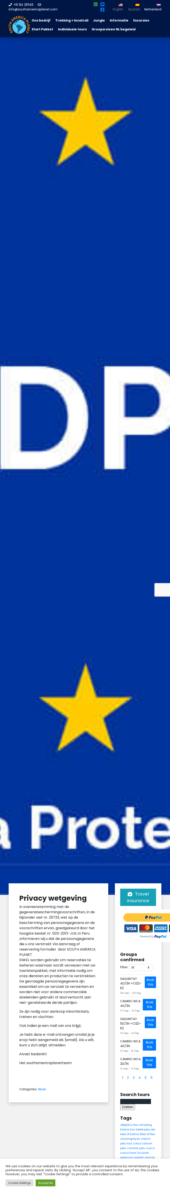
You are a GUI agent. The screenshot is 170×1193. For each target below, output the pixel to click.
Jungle (99, 20)
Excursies (141, 20)
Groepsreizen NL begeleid (113, 29)
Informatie (119, 20)
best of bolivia (129, 1134)
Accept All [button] (45, 1183)
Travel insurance (138, 897)
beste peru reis (145, 1129)
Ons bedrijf (41, 20)
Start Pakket (42, 29)
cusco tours (128, 1153)
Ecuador (143, 1153)
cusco (150, 1148)
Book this (150, 982)
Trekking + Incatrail (71, 20)
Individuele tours (72, 29)
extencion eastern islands (137, 1157)
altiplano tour (129, 1125)
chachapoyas (130, 1139)
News (42, 1089)
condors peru (136, 1148)
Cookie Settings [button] (19, 1183)
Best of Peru (147, 1134)
